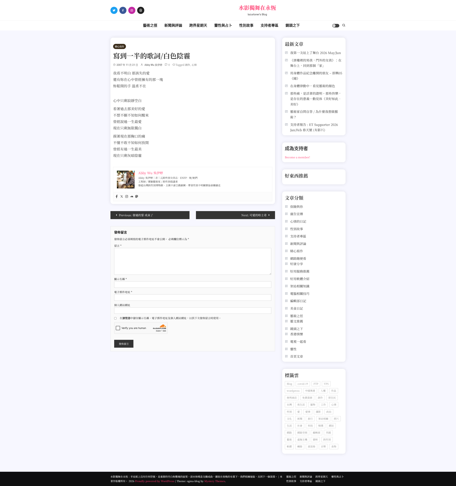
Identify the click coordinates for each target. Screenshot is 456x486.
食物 (333, 446)
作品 (333, 390)
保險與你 (296, 206)
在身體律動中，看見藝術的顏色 (312, 85)
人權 (323, 390)
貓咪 (315, 439)
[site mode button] (335, 25)
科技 (310, 425)
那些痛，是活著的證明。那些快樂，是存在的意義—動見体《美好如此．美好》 (315, 98)
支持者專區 (269, 25)
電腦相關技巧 (299, 293)
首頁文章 (296, 356)
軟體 (289, 446)
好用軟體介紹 (299, 278)
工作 (323, 404)
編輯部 (316, 432)
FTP (316, 383)
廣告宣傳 (296, 213)
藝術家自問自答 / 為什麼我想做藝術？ (314, 114)
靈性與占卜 (223, 25)
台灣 (289, 404)
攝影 (318, 411)
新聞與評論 (173, 25)
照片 (336, 418)
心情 (194, 64)
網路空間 (302, 432)
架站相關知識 (299, 286)
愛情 (307, 411)
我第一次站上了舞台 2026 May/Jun (315, 52)
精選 (320, 425)
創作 (187, 64)
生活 (289, 425)
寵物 (312, 404)
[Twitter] (121, 196)
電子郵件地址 (123, 292)
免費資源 (307, 397)
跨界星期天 (198, 25)
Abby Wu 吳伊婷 (153, 64)
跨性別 (327, 439)
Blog (289, 383)
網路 (289, 432)
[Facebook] (116, 196)
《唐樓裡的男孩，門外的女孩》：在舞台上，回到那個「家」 (315, 63)
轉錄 (299, 446)
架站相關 (323, 418)
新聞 (299, 418)
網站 (331, 425)
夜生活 (301, 404)
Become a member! (297, 157)
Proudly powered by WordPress (155, 481)
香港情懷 (296, 334)
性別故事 (246, 25)
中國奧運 (310, 390)
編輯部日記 (298, 300)
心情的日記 (298, 221)
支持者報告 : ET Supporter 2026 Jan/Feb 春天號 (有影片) (314, 127)
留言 (117, 245)
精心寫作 (119, 46)
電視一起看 (298, 341)
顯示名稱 (120, 279)
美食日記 (296, 308)
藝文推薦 (296, 321)
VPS (326, 383)
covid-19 (303, 383)
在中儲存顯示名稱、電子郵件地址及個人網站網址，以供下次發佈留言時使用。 (170, 318)
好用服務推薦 (299, 271)
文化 (289, 418)
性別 (289, 411)
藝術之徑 (150, 25)
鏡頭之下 (293, 25)
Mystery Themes (214, 481)
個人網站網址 (122, 305)
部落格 (311, 446)
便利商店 (292, 397)
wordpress (293, 390)
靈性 (293, 349)
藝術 (289, 439)
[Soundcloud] (131, 196)
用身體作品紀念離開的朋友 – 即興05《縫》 (316, 76)
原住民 (332, 397)
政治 (328, 411)
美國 (328, 432)
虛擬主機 (302, 439)
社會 (299, 425)
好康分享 (296, 263)
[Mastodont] (136, 196)
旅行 (310, 418)
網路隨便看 (298, 258)
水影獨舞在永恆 (257, 7)
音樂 (323, 446)
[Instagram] (126, 196)
